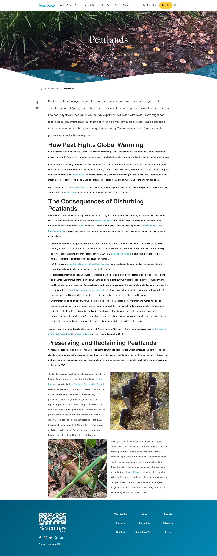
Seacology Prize (104, 5)
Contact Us (144, 523)
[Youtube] (61, 538)
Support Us (128, 5)
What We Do (66, 5)
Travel (117, 5)
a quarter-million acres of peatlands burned (87, 264)
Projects (78, 5)
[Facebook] (40, 538)
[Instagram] (45, 538)
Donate (168, 514)
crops (81, 225)
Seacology (47, 5)
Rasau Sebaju (132, 472)
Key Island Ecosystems (50, 89)
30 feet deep (77, 174)
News (144, 514)
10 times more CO (79, 187)
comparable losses (104, 220)
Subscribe (168, 523)
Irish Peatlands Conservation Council (86, 384)
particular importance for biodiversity (87, 290)
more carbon (71, 192)
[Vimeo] (56, 538)
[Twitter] (50, 538)
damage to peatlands (121, 254)
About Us (89, 5)
